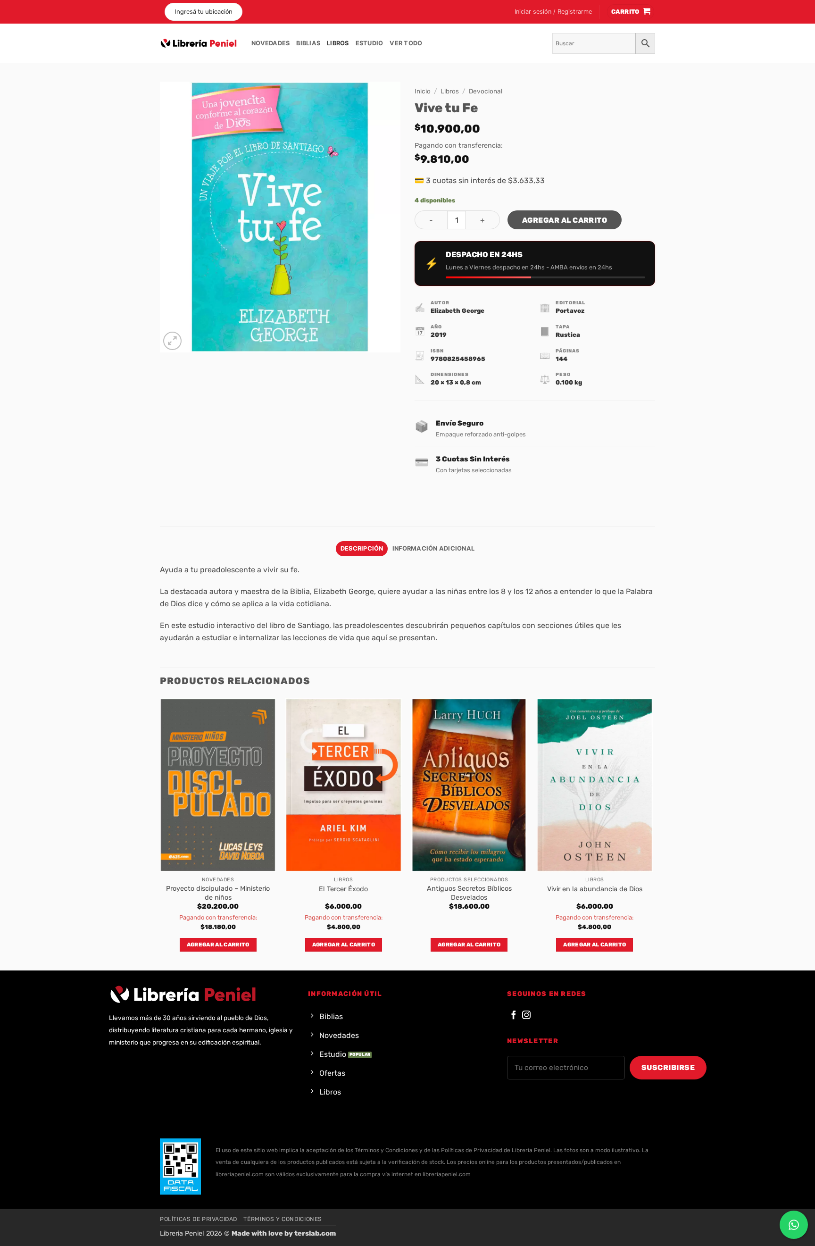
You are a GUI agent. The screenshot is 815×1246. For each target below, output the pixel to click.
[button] (553, 12)
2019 (439, 334)
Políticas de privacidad (198, 1219)
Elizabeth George (457, 310)
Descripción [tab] (362, 548)
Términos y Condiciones (282, 1219)
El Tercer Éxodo (343, 889)
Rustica (568, 334)
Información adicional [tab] (433, 548)
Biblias (308, 43)
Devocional (485, 91)
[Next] (652, 833)
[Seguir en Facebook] (513, 1015)
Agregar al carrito (564, 220)
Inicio (423, 91)
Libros (338, 43)
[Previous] (160, 833)
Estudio (369, 43)
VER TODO (406, 43)
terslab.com (315, 1233)
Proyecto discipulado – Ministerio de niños (218, 893)
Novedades (270, 43)
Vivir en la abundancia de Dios (594, 889)
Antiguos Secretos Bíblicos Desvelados (469, 893)
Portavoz (570, 310)
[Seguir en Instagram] (526, 1015)
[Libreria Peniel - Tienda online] (198, 43)
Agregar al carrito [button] (218, 944)
